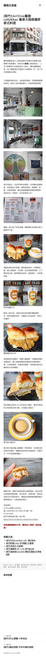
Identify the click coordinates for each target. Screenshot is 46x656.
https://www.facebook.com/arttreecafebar (21, 519)
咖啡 (18, 567)
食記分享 (26, 565)
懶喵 (18, 565)
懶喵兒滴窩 (10, 5)
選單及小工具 (40, 5)
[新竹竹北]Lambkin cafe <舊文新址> (21, 540)
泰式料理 (24, 567)
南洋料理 (33, 565)
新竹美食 (13, 567)
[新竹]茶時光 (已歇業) (14, 546)
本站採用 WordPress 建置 (12, 653)
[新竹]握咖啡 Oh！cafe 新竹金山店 (20, 549)
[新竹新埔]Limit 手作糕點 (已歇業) (20, 543)
